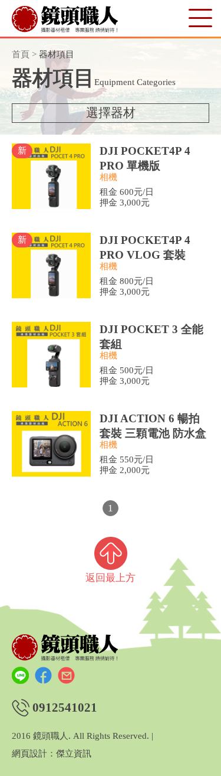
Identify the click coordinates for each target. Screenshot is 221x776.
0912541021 (64, 708)
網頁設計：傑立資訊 (51, 753)
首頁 (20, 54)
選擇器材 (111, 113)
